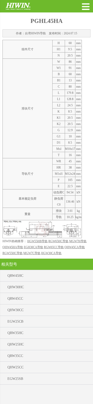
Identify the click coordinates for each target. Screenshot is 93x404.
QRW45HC (15, 276)
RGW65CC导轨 (54, 247)
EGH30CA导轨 (33, 247)
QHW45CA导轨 (74, 247)
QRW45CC (15, 298)
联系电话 (74, 398)
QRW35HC (15, 333)
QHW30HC (15, 287)
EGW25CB (15, 321)
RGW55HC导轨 (12, 253)
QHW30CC (15, 310)
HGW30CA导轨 (51, 253)
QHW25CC (15, 367)
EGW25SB (15, 379)
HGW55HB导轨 (37, 241)
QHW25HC (15, 344)
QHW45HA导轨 (12, 247)
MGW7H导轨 (78, 241)
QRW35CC (15, 356)
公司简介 (39, 398)
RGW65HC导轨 (58, 241)
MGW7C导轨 (31, 253)
